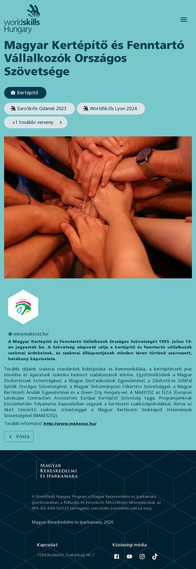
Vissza (22, 436)
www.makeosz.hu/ (30, 333)
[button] (25, 93)
